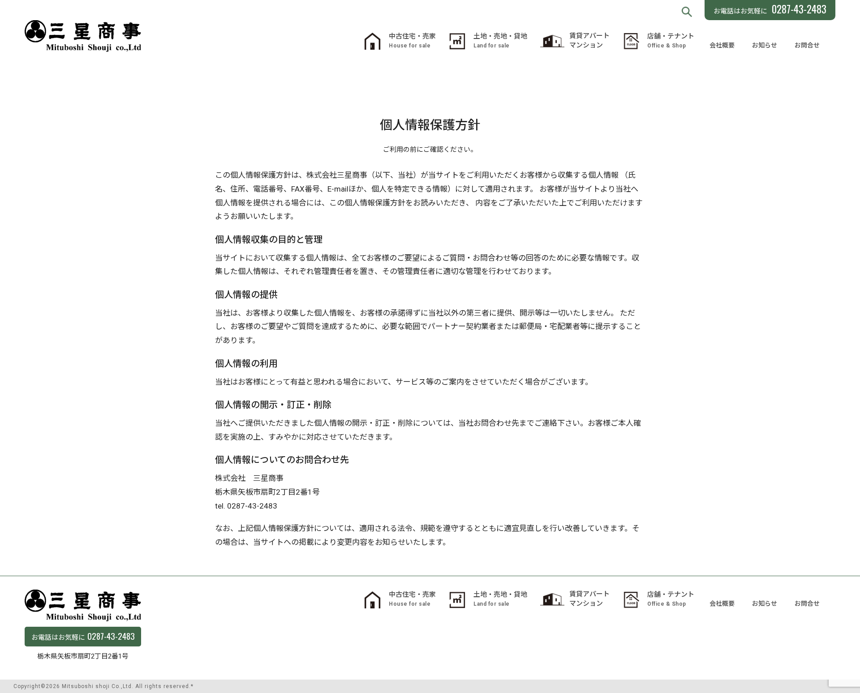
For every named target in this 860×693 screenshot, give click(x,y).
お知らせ (764, 45)
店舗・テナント (670, 40)
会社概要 (722, 45)
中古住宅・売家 (412, 40)
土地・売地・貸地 (500, 40)
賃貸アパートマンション (589, 40)
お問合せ (807, 45)
